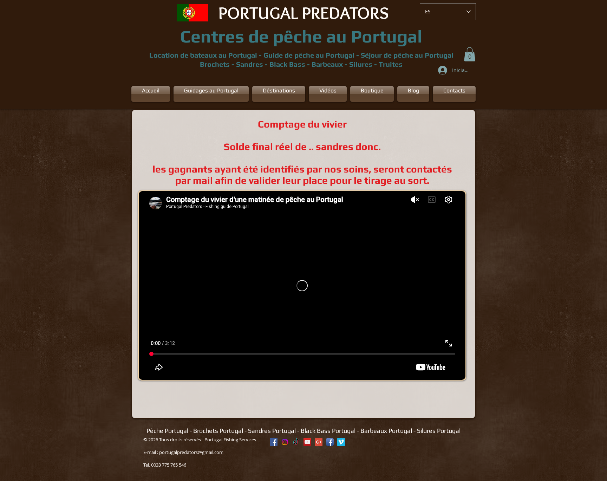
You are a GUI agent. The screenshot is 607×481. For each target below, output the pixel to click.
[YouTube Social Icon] (307, 442)
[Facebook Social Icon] (274, 442)
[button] (470, 54)
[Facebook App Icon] (330, 442)
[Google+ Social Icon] (318, 442)
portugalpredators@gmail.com (191, 452)
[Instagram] (285, 442)
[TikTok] (296, 442)
